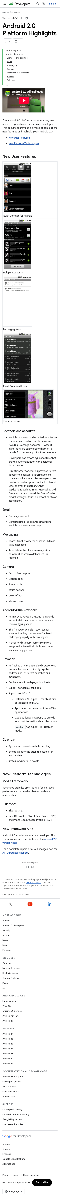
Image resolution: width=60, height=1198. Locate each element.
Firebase (6, 1154)
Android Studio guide (12, 1076)
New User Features (19, 137)
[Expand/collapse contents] (20, 50)
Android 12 (7, 1058)
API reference (9, 1086)
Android (6, 920)
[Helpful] (22, 18)
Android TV (7, 1020)
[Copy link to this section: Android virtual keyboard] (40, 610)
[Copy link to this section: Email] (13, 510)
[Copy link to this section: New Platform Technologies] (54, 774)
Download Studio (10, 1091)
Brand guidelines (31, 1175)
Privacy (5, 983)
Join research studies (12, 1124)
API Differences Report (15, 852)
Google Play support (12, 1119)
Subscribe (42, 1182)
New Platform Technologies (24, 143)
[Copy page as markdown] (16, 41)
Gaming (6, 963)
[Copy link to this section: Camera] (17, 567)
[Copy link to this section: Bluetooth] (19, 804)
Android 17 (7, 1033)
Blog (4, 945)
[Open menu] (5, 3)
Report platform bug (12, 1109)
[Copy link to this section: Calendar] (18, 740)
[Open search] (38, 4)
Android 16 (7, 1038)
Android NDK (8, 1096)
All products (8, 1164)
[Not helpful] (26, 18)
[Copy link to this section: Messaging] (21, 535)
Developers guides (11, 1081)
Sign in (52, 3)
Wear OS (6, 1006)
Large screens (9, 1001)
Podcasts (6, 950)
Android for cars (10, 1015)
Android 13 (7, 1053)
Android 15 (7, 1043)
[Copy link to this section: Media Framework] (31, 781)
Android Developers (11, 12)
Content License (33, 882)
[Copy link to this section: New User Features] (39, 157)
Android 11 (7, 1063)
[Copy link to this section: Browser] (17, 659)
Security (6, 930)
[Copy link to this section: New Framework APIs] (36, 829)
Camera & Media (10, 978)
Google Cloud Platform (13, 1159)
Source (5, 935)
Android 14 (7, 1048)
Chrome (6, 1149)
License (16, 1175)
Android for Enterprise (13, 925)
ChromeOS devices (12, 1010)
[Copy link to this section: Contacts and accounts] (38, 431)
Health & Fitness (10, 973)
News (5, 940)
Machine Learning (11, 968)
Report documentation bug (15, 1114)
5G (4, 988)
